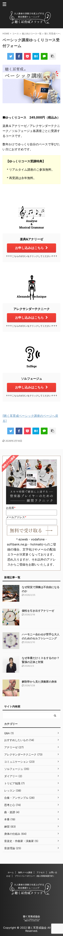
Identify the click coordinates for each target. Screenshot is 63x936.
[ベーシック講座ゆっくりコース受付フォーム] (35, 56)
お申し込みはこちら (29, 248)
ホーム (11, 872)
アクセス (41, 872)
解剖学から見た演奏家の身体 (39, 681)
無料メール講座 (25, 872)
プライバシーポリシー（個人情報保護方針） (35, 876)
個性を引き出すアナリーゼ (38, 610)
